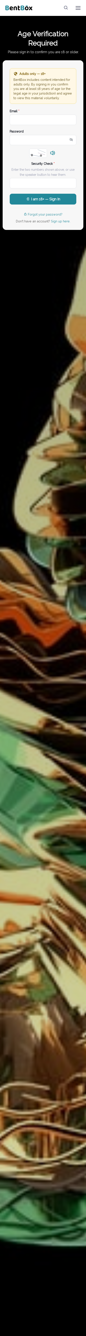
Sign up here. (60, 221)
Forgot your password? (45, 214)
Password (17, 131)
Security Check (43, 163)
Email (14, 111)
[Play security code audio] (53, 153)
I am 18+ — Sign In (45, 199)
